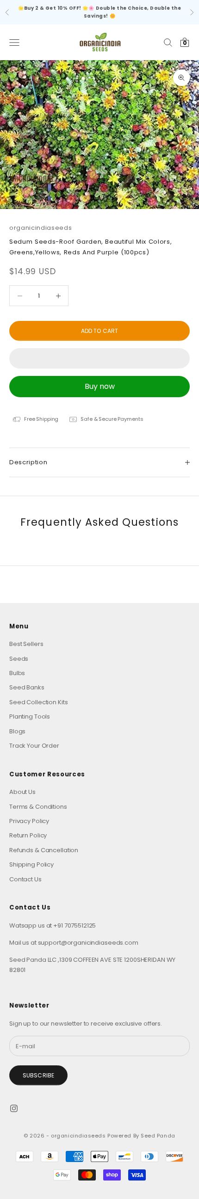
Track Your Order (34, 745)
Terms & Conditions (38, 806)
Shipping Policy (31, 864)
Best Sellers (26, 643)
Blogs (17, 731)
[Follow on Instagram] (14, 1108)
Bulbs (17, 673)
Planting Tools (29, 716)
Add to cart (99, 331)
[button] (99, 358)
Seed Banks (26, 687)
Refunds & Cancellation (43, 850)
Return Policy (28, 835)
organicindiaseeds (40, 227)
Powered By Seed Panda (141, 1135)
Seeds (18, 658)
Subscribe (38, 1075)
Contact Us (25, 879)
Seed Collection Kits (38, 702)
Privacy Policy (29, 821)
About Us (22, 791)
